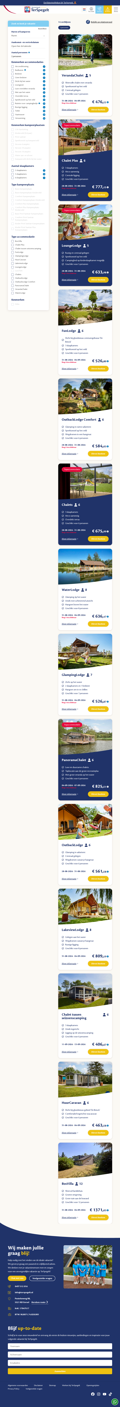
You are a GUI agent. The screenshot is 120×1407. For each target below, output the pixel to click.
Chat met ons (17, 1278)
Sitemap (52, 1385)
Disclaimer (38, 1385)
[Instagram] (98, 1394)
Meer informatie (69, 109)
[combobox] (28, 36)
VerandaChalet (73, 75)
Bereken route (39, 1302)
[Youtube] (104, 1394)
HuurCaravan (71, 1103)
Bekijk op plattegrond (101, 22)
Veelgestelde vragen (42, 1278)
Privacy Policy (13, 1389)
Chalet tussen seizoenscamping (74, 1016)
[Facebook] (93, 1394)
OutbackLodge (72, 845)
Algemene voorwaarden (18, 1385)
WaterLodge (70, 590)
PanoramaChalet (74, 760)
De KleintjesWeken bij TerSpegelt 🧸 (60, 3)
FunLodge (69, 331)
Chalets (67, 505)
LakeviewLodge (73, 930)
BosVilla (67, 1184)
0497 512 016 (21, 1286)
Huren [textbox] (14, 35)
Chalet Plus (70, 160)
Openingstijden (92, 1385)
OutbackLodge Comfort (79, 419)
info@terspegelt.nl (24, 1292)
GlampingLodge (73, 675)
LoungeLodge (71, 246)
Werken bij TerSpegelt (71, 1385)
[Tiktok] (110, 1394)
